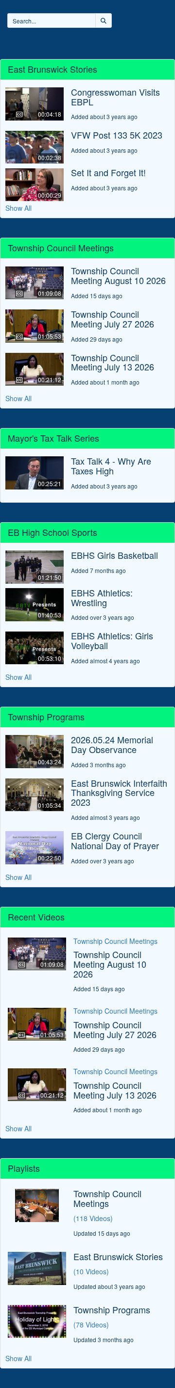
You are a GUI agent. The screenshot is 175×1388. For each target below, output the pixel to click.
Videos (83, 38)
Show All (18, 208)
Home (52, 38)
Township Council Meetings (115, 941)
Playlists (119, 38)
